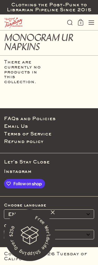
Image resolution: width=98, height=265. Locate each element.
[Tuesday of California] (34, 22)
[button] (70, 22)
